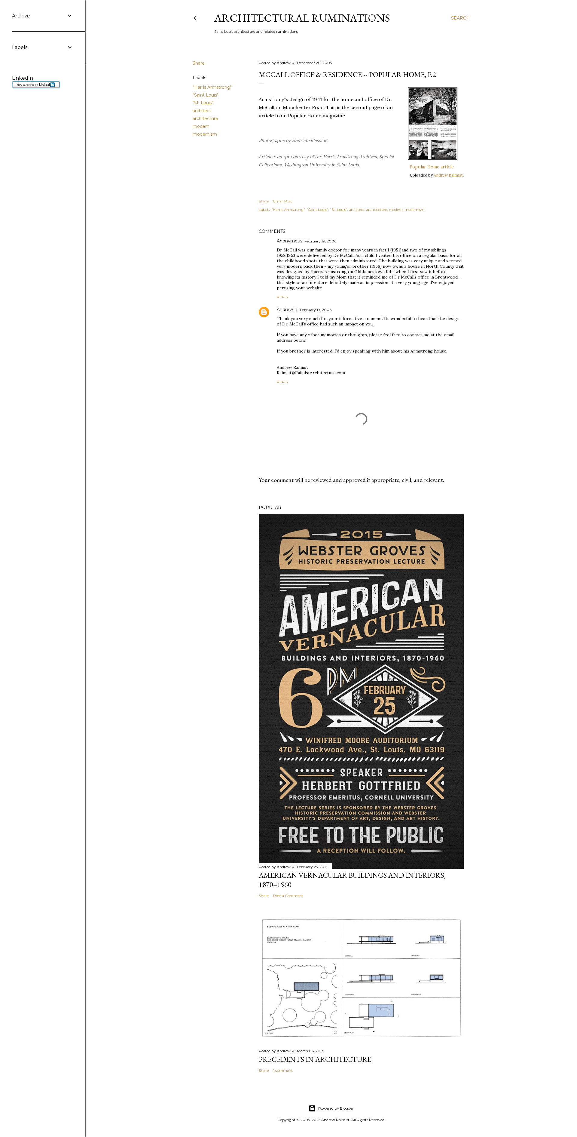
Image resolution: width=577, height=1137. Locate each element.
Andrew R (287, 309)
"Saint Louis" (205, 95)
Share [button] (199, 63)
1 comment (283, 1070)
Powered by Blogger (336, 1108)
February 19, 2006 (320, 241)
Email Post (282, 201)
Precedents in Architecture (315, 1059)
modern (201, 126)
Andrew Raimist (448, 175)
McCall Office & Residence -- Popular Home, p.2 (347, 74)
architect (202, 110)
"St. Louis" (203, 103)
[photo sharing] (432, 158)
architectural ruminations (302, 18)
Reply (282, 297)
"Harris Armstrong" (212, 87)
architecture (205, 118)
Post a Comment (288, 895)
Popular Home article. (432, 167)
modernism (205, 134)
